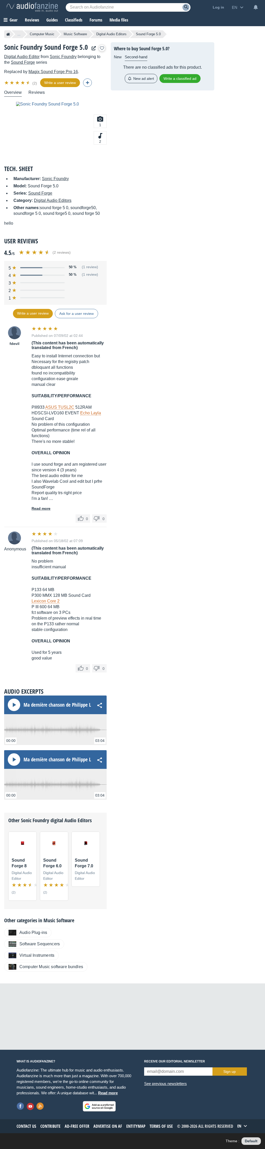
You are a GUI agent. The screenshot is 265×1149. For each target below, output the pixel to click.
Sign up (229, 1071)
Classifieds (73, 20)
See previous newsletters (165, 1083)
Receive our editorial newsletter (174, 1061)
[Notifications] (256, 7)
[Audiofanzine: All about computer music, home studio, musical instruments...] (32, 7)
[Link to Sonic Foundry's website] (92, 48)
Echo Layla (90, 413)
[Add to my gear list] (102, 48)
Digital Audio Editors (111, 34)
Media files (118, 20)
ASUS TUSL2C (59, 407)
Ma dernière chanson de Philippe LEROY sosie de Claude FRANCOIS (88, 704)
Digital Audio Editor (22, 56)
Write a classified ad (180, 78)
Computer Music (42, 34)
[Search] (185, 7)
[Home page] (8, 34)
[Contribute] (87, 83)
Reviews (32, 20)
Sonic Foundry (63, 56)
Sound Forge (23, 62)
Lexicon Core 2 (46, 601)
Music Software (75, 34)
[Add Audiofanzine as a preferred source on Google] (99, 1106)
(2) (34, 83)
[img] (17, 82)
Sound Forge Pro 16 (53, 71)
